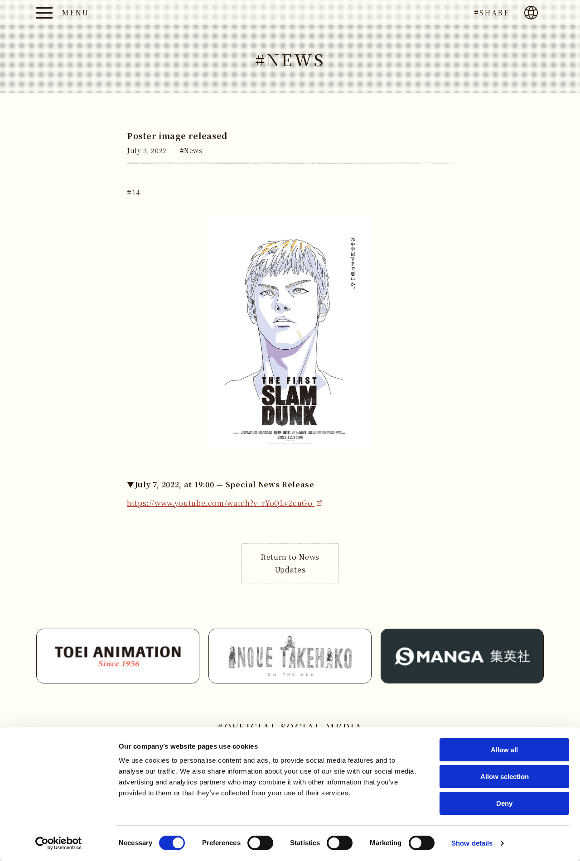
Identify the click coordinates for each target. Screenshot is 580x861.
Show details (472, 843)
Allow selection (504, 776)
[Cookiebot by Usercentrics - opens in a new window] (58, 843)
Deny (504, 803)
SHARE (494, 12)
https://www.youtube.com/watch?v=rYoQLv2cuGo (220, 503)
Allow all (504, 750)
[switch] (260, 843)
